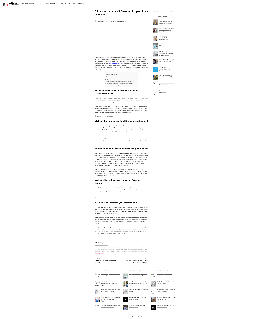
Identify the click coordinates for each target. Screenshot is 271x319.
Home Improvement (30, 3)
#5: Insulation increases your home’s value (116, 85)
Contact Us (80, 3)
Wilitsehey (97, 18)
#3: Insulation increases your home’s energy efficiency (119, 81)
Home (22, 3)
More (74, 3)
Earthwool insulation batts (115, 63)
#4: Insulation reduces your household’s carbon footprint (119, 83)
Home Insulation (125, 237)
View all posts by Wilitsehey (101, 245)
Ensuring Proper (114, 237)
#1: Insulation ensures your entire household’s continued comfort (121, 78)
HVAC (69, 3)
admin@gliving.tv (99, 253)
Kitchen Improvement (50, 3)
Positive (133, 237)
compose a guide (131, 248)
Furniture (40, 3)
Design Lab (141, 316)
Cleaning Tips (62, 3)
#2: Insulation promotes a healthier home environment (119, 79)
